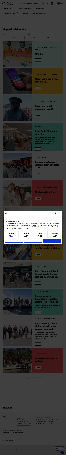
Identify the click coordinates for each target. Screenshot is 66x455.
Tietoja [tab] (52, 217)
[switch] (26, 236)
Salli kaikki (52, 241)
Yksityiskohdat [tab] (33, 217)
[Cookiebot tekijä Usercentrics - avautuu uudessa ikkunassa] (55, 213)
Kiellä (14, 241)
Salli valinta (33, 241)
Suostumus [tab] (13, 217)
